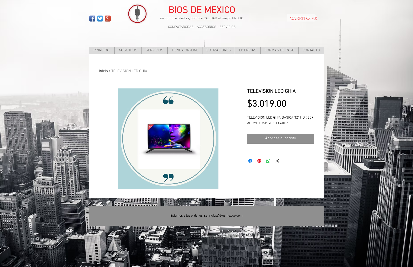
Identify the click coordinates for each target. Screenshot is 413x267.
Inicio (103, 71)
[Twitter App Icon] (100, 19)
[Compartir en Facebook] (250, 161)
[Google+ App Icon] (108, 19)
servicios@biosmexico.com (223, 216)
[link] (303, 18)
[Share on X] (277, 161)
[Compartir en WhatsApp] (268, 161)
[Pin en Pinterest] (259, 161)
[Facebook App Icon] (92, 19)
